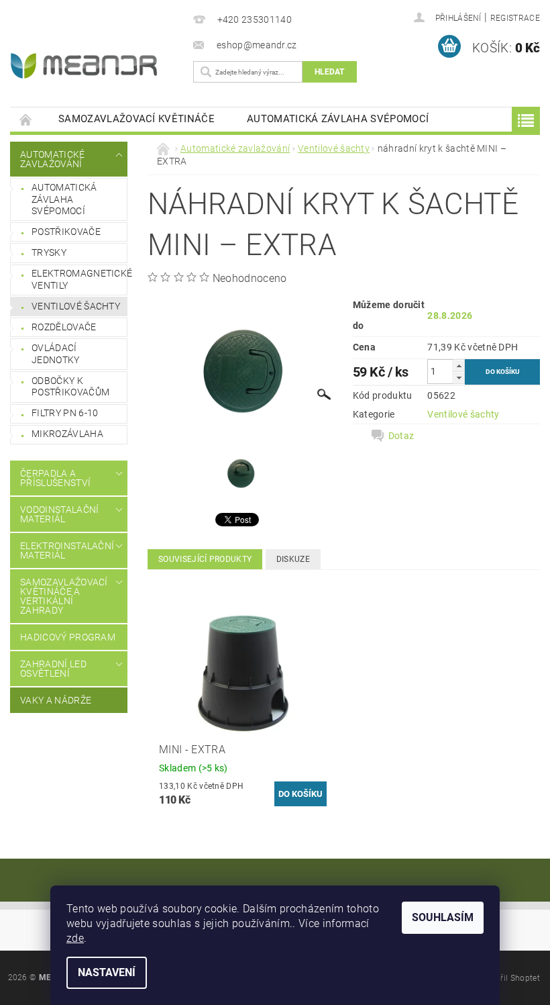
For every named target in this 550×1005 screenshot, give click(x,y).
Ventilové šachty (76, 306)
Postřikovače (66, 231)
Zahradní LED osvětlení (53, 669)
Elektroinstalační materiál (65, 550)
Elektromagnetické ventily (79, 279)
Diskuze (293, 559)
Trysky (49, 252)
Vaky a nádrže (55, 700)
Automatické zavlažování (52, 159)
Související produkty (205, 559)
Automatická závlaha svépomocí (338, 119)
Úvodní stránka (26, 119)
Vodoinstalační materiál (59, 514)
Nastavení (106, 972)
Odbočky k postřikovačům (70, 386)
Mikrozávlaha (67, 433)
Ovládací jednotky (56, 353)
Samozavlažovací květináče (136, 119)
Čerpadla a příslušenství (55, 478)
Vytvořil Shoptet (510, 978)
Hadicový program (67, 637)
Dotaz (401, 435)
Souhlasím (443, 917)
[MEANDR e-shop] (92, 66)
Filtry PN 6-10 (65, 413)
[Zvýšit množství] (459, 365)
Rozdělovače (64, 327)
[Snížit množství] (459, 377)
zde (75, 938)
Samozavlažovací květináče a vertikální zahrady (64, 596)
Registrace (515, 18)
